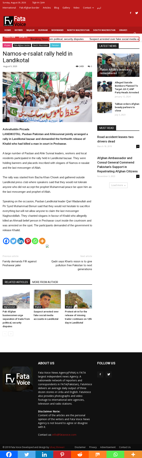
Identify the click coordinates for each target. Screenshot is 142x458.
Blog (56, 7)
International (9, 7)
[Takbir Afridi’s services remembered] (118, 65)
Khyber (19, 30)
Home (7, 30)
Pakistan (9, 37)
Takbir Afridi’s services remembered (115, 71)
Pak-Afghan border (29, 7)
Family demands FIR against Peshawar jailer (20, 263)
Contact (87, 7)
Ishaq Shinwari (57, 447)
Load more (117, 185)
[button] (135, 33)
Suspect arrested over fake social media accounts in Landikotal (46, 315)
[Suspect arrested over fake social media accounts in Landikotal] (47, 299)
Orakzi (123, 30)
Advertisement (108, 447)
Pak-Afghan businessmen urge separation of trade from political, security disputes (16, 319)
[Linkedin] (20, 241)
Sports (23, 37)
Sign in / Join (38, 2)
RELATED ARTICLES (16, 282)
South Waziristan (104, 30)
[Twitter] (136, 13)
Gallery (66, 7)
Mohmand (57, 30)
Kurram (43, 30)
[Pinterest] (28, 241)
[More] (42, 241)
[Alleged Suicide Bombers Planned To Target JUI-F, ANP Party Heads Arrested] (104, 86)
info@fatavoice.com (64, 434)
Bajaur (30, 30)
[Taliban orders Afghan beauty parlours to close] (104, 107)
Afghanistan (9, 307)
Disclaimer (80, 447)
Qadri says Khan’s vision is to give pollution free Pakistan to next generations (71, 265)
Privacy (93, 447)
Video (76, 7)
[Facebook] (130, 13)
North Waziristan (78, 30)
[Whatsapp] (35, 241)
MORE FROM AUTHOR (45, 282)
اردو (99, 7)
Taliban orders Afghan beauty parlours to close (127, 107)
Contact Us (125, 447)
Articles (47, 7)
